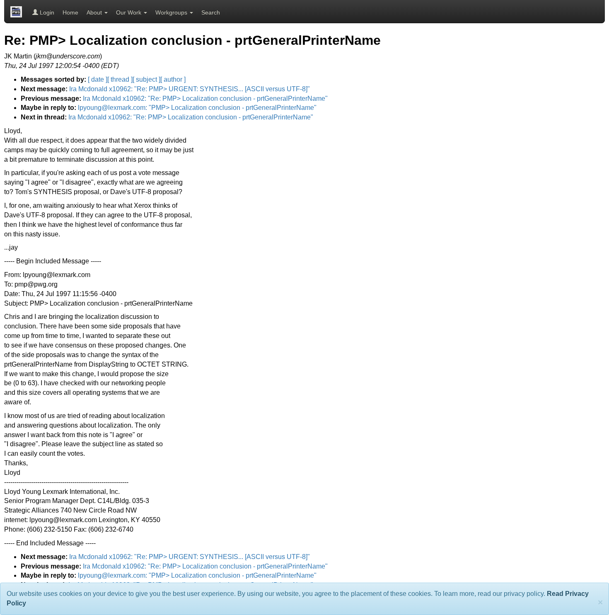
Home (70, 12)
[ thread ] (120, 79)
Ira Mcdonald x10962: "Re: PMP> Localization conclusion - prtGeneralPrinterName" (205, 98)
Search (210, 12)
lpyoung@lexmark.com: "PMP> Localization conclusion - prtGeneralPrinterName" (197, 107)
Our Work (129, 12)
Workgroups (172, 12)
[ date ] (97, 79)
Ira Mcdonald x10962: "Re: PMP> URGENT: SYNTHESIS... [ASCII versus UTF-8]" (189, 88)
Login (46, 12)
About (95, 12)
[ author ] (173, 79)
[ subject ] (146, 79)
